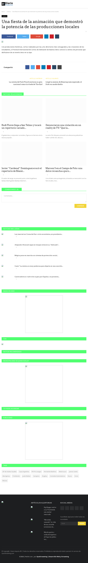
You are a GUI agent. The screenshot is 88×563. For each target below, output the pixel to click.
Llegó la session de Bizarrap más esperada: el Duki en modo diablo (64, 83)
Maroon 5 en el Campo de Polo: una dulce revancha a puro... (64, 169)
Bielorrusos (62, 472)
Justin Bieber (26, 476)
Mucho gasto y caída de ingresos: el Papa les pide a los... (50, 535)
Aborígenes (6, 476)
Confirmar (80, 206)
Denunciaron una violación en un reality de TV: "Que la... (63, 126)
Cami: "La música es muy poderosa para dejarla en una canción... (39, 266)
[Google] (38, 67)
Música (4, 481)
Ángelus (44, 476)
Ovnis (76, 476)
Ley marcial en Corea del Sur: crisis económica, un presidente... (38, 234)
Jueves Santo (73, 472)
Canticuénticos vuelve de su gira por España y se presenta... (37, 277)
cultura (9, 11)
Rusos (70, 476)
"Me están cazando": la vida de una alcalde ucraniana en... (50, 523)
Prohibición (16, 476)
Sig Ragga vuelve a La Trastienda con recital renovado (50, 511)
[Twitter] (33, 67)
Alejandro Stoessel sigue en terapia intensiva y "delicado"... (37, 245)
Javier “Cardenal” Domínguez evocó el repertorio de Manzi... (22, 169)
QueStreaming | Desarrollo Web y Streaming (53, 557)
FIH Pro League (36, 472)
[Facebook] (27, 67)
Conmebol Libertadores (57, 476)
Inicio (3, 11)
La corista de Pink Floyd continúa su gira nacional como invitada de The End (25, 83)
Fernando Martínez (50, 472)
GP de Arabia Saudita (9, 472)
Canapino (36, 476)
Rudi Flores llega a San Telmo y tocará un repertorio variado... (21, 126)
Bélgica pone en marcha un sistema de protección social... (36, 255)
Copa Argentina (24, 472)
